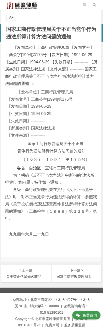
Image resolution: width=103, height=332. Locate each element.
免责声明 (52, 325)
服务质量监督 (74, 325)
